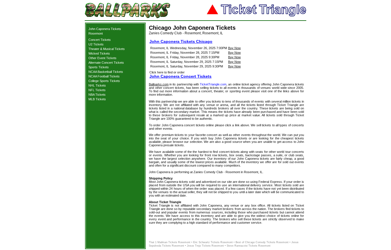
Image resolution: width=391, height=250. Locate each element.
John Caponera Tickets (104, 29)
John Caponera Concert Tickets (180, 76)
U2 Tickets (96, 44)
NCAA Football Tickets (104, 76)
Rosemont (95, 33)
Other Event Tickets (102, 58)
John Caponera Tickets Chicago (180, 41)
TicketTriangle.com (213, 84)
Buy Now (234, 48)
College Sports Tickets (104, 81)
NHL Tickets (97, 85)
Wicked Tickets (99, 53)
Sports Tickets (98, 67)
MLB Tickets (97, 99)
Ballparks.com (159, 84)
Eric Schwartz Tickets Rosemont (213, 242)
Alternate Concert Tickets (106, 62)
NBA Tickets (97, 94)
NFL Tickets (97, 90)
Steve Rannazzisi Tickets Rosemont (248, 245)
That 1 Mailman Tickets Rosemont (169, 242)
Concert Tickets (99, 39)
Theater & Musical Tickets (106, 49)
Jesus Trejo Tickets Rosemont (205, 245)
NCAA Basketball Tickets (105, 71)
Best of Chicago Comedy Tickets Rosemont (262, 242)
